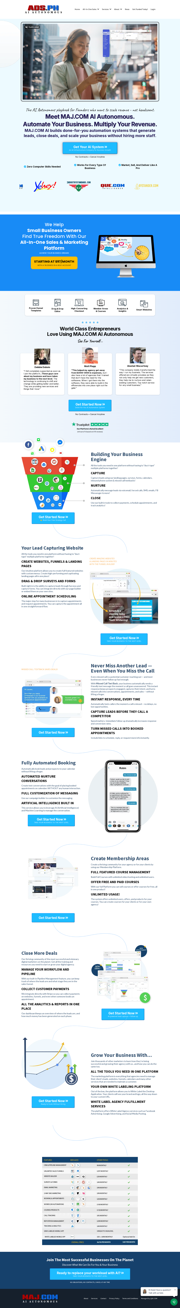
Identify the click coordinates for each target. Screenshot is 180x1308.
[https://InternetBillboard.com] (148, 186)
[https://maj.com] (40, 1298)
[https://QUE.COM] (81, 186)
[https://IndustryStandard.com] (47, 186)
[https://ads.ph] (43, 9)
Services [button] (105, 9)
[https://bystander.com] (114, 186)
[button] (98, 9)
